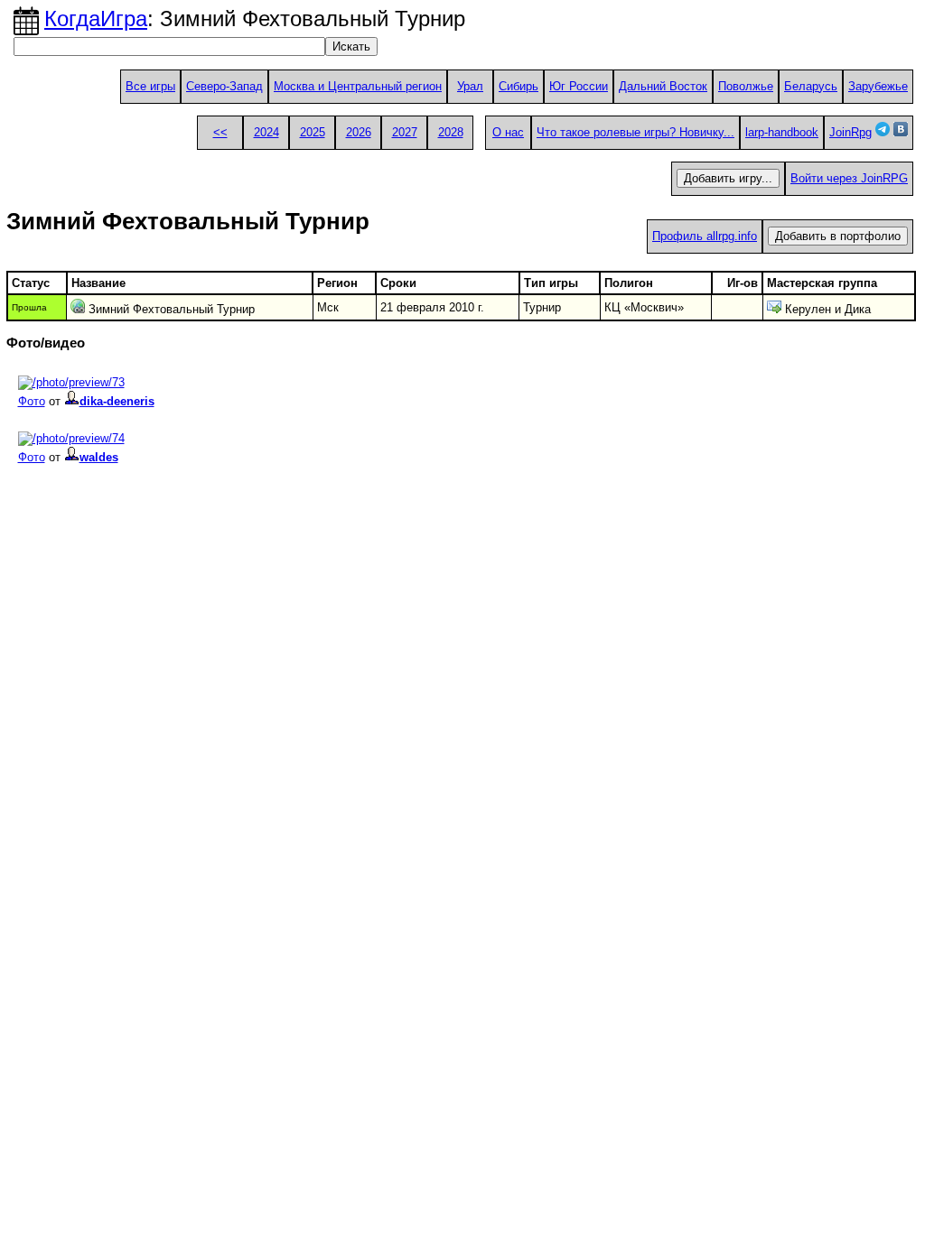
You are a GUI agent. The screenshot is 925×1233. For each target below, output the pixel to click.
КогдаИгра (95, 18)
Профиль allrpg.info (704, 236)
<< (220, 132)
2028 (450, 132)
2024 (266, 132)
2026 (358, 132)
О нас (508, 132)
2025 (312, 132)
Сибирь (518, 86)
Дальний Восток (663, 86)
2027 (404, 132)
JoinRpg (850, 132)
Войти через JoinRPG (849, 178)
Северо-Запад (224, 86)
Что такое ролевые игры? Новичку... (635, 132)
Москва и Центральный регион (358, 86)
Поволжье (745, 86)
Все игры (150, 86)
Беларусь (810, 86)
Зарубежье (878, 86)
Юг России (578, 86)
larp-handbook (781, 132)
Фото (31, 401)
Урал (470, 86)
